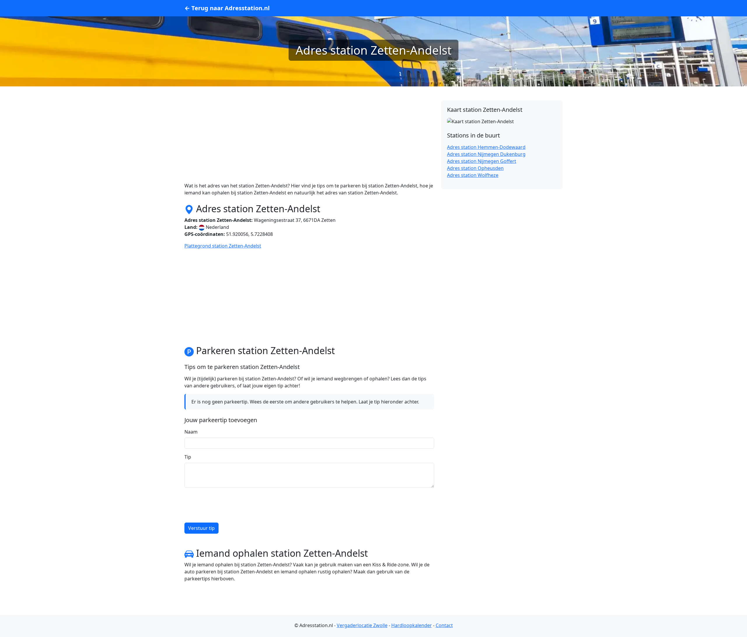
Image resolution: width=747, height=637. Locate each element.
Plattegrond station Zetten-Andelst (222, 246)
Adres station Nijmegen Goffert (481, 161)
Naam (191, 432)
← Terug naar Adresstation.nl (227, 8)
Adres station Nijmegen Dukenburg (486, 154)
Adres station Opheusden (475, 168)
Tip (187, 457)
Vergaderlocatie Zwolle (362, 625)
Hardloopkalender (411, 625)
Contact (444, 625)
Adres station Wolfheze (472, 175)
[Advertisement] (309, 141)
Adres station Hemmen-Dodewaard (486, 147)
